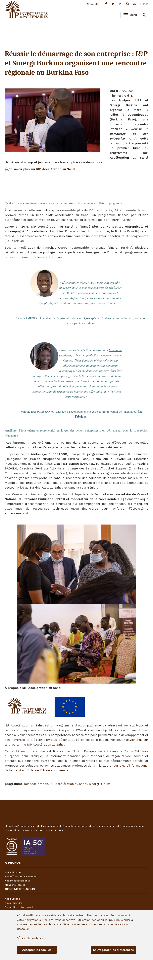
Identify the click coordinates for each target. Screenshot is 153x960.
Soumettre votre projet (19, 907)
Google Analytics (32, 938)
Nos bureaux (12, 898)
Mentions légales (15, 884)
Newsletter (93, 4)
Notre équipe (13, 872)
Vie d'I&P (128, 95)
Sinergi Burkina (100, 784)
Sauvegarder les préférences (113, 950)
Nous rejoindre (14, 903)
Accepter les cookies (36, 950)
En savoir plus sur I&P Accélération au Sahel (42, 169)
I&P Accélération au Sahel (68, 784)
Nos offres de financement (21, 876)
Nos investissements (17, 880)
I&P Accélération (36, 784)
